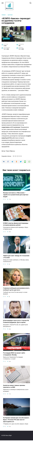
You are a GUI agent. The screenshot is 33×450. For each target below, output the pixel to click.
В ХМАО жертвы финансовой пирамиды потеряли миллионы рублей (15, 224)
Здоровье (6, 38)
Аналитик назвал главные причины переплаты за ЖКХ (14, 386)
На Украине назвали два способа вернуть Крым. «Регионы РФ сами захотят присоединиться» (16, 419)
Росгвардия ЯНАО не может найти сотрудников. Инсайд (14, 354)
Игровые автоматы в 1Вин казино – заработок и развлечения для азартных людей (15, 194)
